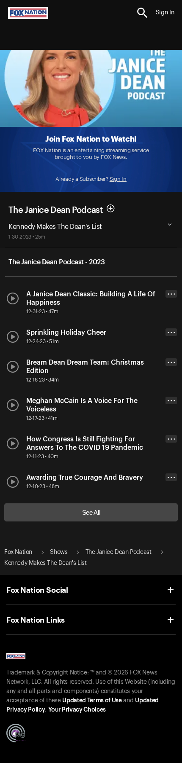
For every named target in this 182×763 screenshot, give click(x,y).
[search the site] (142, 13)
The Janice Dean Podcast (55, 210)
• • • (171, 294)
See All (91, 512)
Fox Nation (18, 552)
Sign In (118, 179)
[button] (142, 13)
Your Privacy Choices (77, 710)
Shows (58, 552)
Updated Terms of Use (91, 701)
